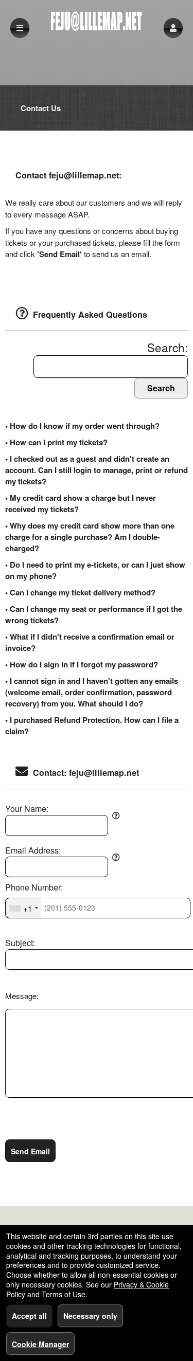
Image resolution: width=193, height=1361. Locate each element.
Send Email (30, 1151)
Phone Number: (34, 887)
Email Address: (33, 850)
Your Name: (26, 809)
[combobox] (23, 908)
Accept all (29, 1316)
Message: (22, 995)
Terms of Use (63, 1294)
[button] (173, 28)
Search (161, 388)
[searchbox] (110, 366)
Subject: (20, 943)
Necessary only (90, 1316)
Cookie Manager (40, 1344)
